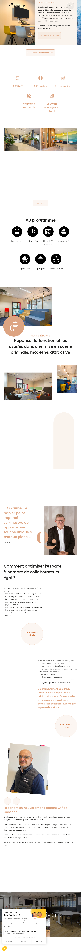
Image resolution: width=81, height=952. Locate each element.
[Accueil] (17, 6)
